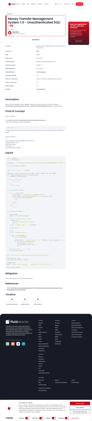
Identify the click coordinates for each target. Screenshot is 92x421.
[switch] (41, 418)
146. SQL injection (41, 72)
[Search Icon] (61, 4)
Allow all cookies (80, 403)
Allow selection (80, 407)
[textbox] (36, 128)
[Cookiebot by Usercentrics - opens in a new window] (9, 418)
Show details (75, 418)
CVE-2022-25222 (40, 89)
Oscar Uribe (15, 32)
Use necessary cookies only (80, 411)
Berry (37, 51)
